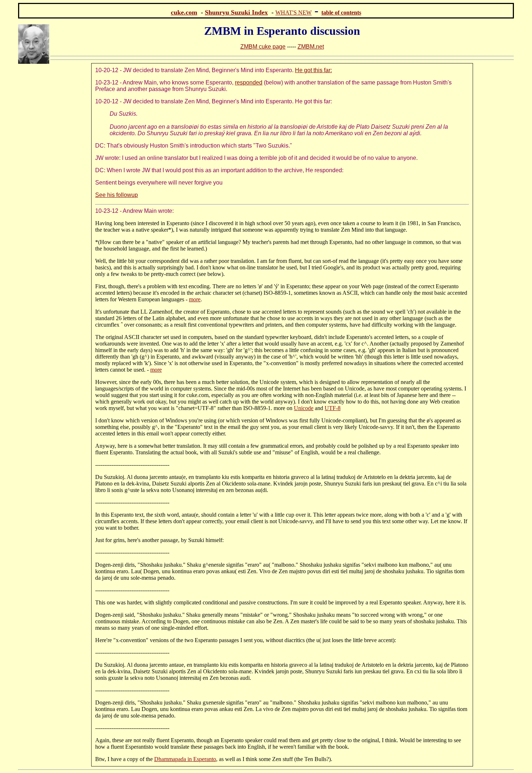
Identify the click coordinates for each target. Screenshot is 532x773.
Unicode (303, 408)
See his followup (116, 195)
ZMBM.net (310, 47)
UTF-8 (333, 408)
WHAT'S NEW (293, 12)
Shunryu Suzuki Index (236, 12)
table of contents (341, 12)
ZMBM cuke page (263, 47)
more (194, 299)
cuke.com (184, 12)
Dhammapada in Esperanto (185, 759)
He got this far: (313, 70)
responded (248, 82)
